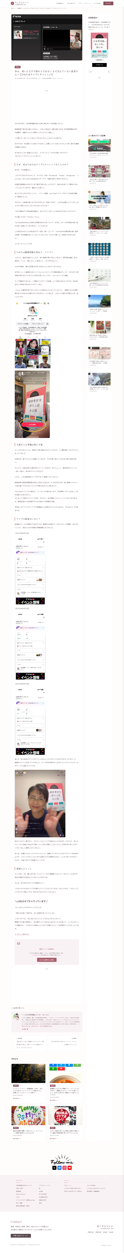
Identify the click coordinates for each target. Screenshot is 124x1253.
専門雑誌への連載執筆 (93, 1191)
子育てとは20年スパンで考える (73, 1191)
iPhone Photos (20, 1194)
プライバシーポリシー (106, 1245)
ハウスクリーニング (44, 1185)
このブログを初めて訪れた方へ (72, 1188)
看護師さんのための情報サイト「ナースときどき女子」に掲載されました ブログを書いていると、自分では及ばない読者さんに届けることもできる (64, 1092)
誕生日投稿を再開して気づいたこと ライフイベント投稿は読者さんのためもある (28, 1132)
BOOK (105, 1232)
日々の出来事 (42, 1194)
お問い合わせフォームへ (20, 1235)
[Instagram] (65, 1168)
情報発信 (18, 66)
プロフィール (87, 3)
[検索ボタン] (109, 72)
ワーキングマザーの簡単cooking (25, 1200)
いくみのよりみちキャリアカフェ (96, 1188)
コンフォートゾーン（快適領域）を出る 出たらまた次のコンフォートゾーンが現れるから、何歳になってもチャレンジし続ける (28, 1091)
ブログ (80, 3)
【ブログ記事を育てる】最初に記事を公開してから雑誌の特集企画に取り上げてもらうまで (64, 1132)
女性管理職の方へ (60, 3)
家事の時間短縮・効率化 (23, 1206)
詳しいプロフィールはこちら (30, 1026)
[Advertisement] (47, 105)
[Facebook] (59, 1168)
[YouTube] (70, 1168)
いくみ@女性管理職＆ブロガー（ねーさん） (36, 1015)
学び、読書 (19, 1203)
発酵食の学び (42, 1200)
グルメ (18, 1197)
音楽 (40, 1203)
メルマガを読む (97, 3)
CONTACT (108, 3)
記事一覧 (26, 1029)
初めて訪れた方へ (71, 3)
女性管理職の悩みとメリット (24, 1185)
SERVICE (98, 1232)
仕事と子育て (20, 1188)
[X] (54, 1168)
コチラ (53, 892)
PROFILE (91, 1232)
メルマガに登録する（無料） (47, 959)
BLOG (111, 1232)
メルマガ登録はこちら (46, 1026)
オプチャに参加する (22, 934)
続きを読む (16, 1098)
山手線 (41, 1191)
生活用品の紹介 (43, 1197)
